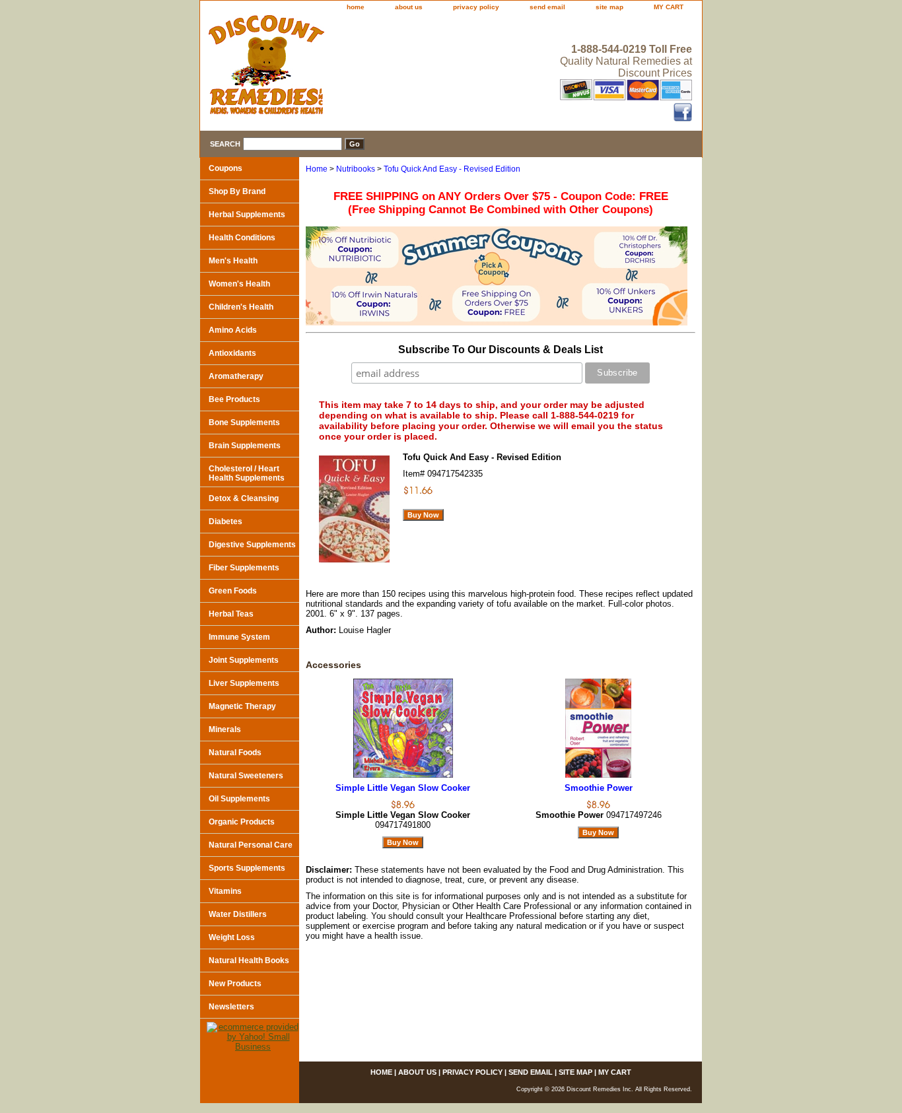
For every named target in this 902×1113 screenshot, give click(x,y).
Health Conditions (242, 237)
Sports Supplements (247, 868)
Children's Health (241, 307)
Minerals (225, 729)
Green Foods (233, 590)
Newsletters (231, 1006)
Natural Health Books (249, 960)
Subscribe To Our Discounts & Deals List (500, 349)
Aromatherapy (236, 376)
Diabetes (225, 521)
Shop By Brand (237, 191)
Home (317, 169)
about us (409, 7)
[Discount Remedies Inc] (365, 68)
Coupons (225, 168)
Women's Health (239, 283)
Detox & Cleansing (244, 498)
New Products (235, 983)
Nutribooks (355, 169)
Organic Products (242, 821)
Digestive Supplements (252, 544)
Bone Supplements (244, 422)
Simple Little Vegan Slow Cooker (402, 788)
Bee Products (234, 399)
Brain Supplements (245, 445)
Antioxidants (232, 353)
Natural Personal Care (251, 845)
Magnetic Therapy (242, 706)
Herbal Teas (231, 614)
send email (547, 7)
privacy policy (476, 7)
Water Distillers (238, 914)
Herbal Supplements (247, 214)
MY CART (668, 7)
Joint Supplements (244, 660)
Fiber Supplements (244, 567)
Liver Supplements (244, 683)
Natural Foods (235, 752)
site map (609, 7)
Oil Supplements (239, 798)
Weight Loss (232, 937)
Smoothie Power (599, 788)
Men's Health (233, 260)
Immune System (239, 637)
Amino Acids (233, 330)
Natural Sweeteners (246, 775)
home (355, 7)
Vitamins (225, 891)
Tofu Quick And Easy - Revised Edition (452, 169)
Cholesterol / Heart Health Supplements (247, 473)
